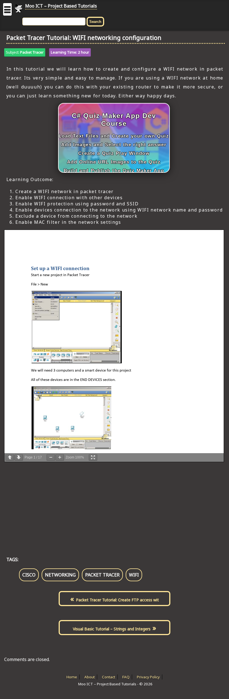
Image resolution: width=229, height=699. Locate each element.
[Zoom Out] (51, 457)
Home (71, 676)
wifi (134, 575)
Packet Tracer (32, 52)
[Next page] (19, 457)
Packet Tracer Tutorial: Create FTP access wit (117, 599)
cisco (28, 575)
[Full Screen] (93, 457)
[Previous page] (10, 457)
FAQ (126, 676)
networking (60, 575)
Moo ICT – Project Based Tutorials (61, 6)
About (89, 676)
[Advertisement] (114, 503)
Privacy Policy (148, 676)
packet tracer (102, 575)
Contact (108, 676)
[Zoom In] (60, 457)
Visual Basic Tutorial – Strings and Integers (112, 628)
